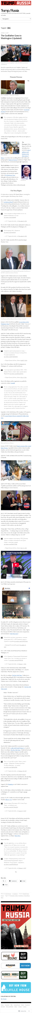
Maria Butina (27, 895)
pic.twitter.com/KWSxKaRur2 (11, 864)
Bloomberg (10, 784)
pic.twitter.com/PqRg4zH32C (16, 373)
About (22, 1005)
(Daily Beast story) (14, 633)
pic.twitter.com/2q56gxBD (10, 217)
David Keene (21, 895)
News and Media (9, 1006)
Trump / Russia (10, 10)
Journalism (7, 1005)
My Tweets (3, 999)
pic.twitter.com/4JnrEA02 (10, 232)
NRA (2, 897)
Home (2, 1005)
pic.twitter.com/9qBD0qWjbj (10, 767)
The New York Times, (17, 675)
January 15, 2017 (22, 811)
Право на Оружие (12, 160)
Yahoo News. (18, 835)
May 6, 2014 (23, 377)
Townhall (12, 383)
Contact (20, 1006)
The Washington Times (10, 175)
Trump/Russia (17, 1005)
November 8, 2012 (22, 221)
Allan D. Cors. (8, 799)
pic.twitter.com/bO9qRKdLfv (11, 356)
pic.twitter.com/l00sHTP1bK (10, 544)
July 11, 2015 (24, 548)
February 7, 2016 (22, 664)
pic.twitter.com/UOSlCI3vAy (21, 641)
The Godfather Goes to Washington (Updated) (11, 37)
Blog (11, 1005)
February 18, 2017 (22, 771)
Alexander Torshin (14, 895)
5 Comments (15, 893)
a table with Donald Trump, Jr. (18, 748)
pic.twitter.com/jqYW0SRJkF (16, 660)
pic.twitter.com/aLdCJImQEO (11, 807)
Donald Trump (26, 893)
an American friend (8, 202)
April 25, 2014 (24, 360)
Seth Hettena (8, 893)
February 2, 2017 (22, 868)
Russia (2, 895)
